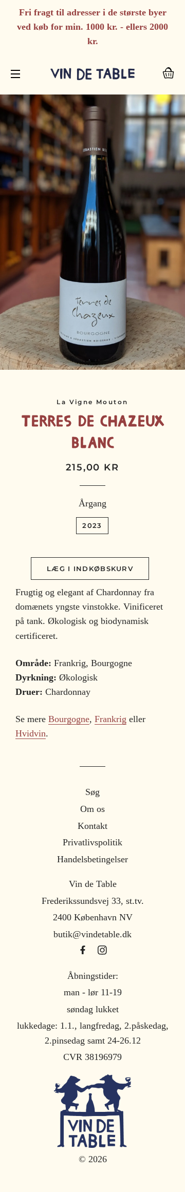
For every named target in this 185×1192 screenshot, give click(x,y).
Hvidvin (30, 733)
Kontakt (92, 826)
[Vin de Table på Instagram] (102, 950)
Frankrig (110, 719)
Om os (92, 809)
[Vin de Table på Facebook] (84, 950)
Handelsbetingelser (92, 859)
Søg (92, 792)
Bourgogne (68, 719)
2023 (92, 525)
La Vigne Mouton (92, 402)
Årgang (92, 503)
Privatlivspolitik (92, 842)
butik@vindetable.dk (92, 934)
